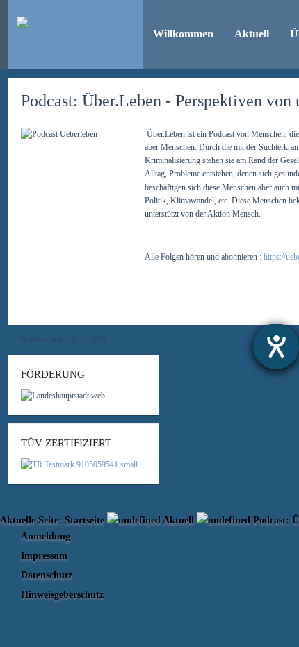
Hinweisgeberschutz (62, 594)
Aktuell (178, 520)
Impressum (44, 555)
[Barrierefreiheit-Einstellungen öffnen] (276, 346)
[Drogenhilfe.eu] (75, 25)
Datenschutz (46, 574)
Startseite (84, 520)
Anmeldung (45, 535)
